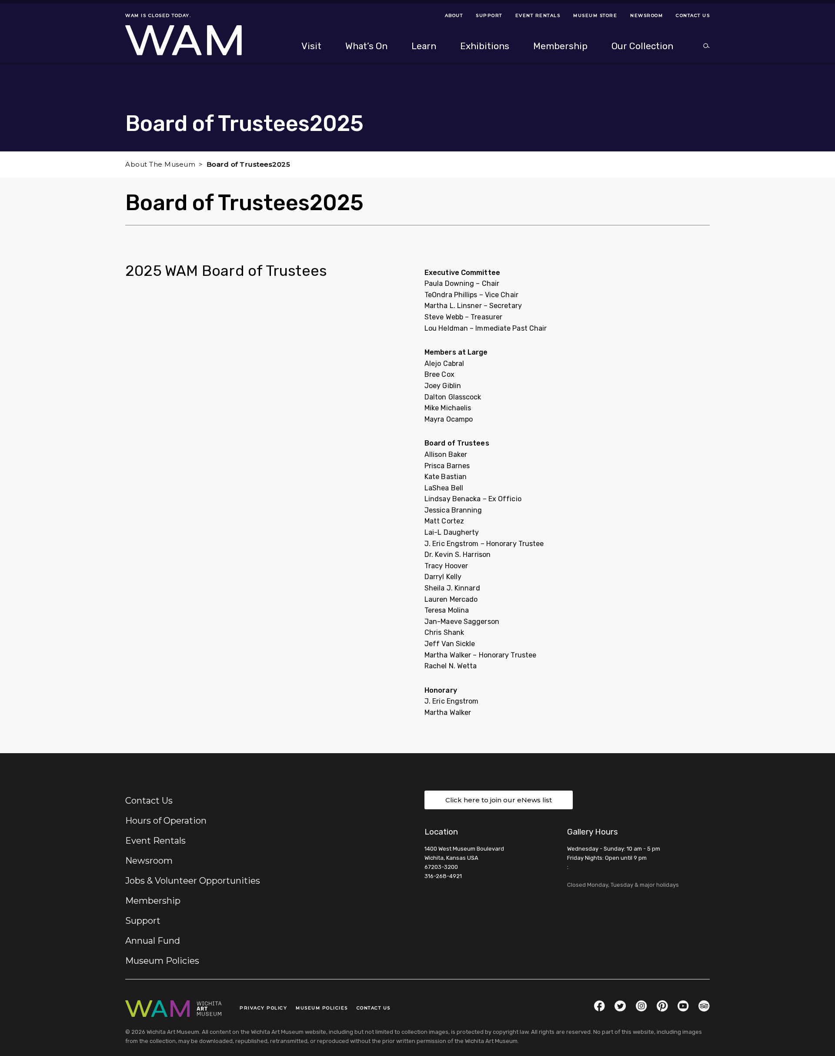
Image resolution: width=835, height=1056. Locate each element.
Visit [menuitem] (311, 45)
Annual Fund (152, 940)
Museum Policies (162, 960)
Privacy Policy (263, 1008)
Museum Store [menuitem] (595, 15)
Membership (152, 900)
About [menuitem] (454, 15)
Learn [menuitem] (423, 45)
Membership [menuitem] (560, 45)
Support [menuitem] (489, 15)
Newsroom (149, 860)
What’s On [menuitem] (366, 45)
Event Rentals (155, 840)
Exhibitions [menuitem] (484, 45)
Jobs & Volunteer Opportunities (192, 880)
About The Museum (160, 164)
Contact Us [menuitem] (693, 15)
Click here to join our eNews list (498, 800)
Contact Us (149, 800)
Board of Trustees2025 (249, 164)
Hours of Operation (166, 820)
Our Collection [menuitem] (642, 45)
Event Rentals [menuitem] (538, 15)
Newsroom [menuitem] (646, 15)
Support (142, 920)
